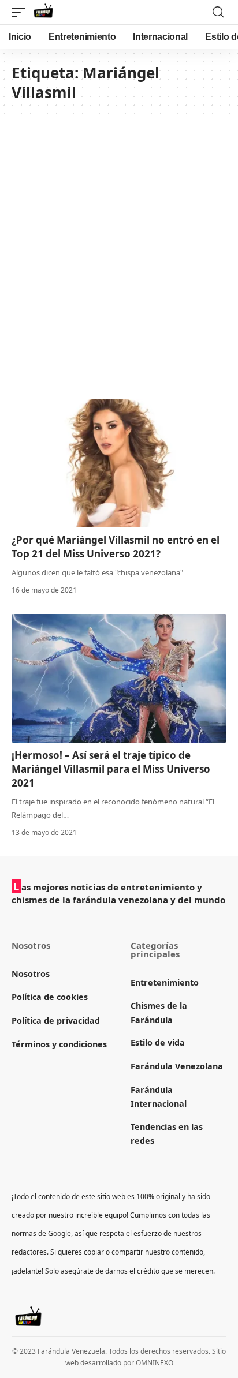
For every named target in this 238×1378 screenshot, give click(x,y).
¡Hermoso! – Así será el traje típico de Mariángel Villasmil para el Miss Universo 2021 (111, 768)
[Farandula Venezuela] (43, 12)
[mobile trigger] (21, 12)
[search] (218, 12)
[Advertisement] (119, 258)
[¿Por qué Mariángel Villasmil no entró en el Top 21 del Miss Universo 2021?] (119, 463)
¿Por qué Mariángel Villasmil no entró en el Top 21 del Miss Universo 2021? (116, 546)
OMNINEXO (154, 1363)
